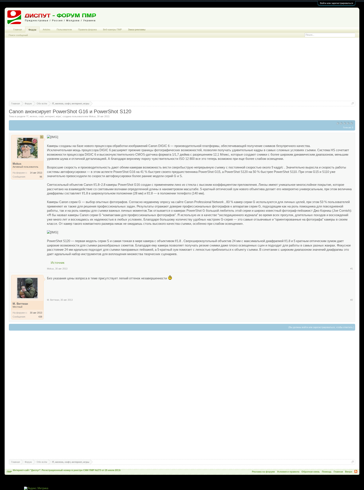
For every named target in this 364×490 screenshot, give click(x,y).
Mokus (92, 116)
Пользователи (64, 29)
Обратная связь (310, 471)
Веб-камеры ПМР (112, 29)
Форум (32, 29)
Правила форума (87, 29)
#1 (351, 268)
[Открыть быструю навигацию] (352, 103)
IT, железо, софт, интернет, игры (44, 116)
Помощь (327, 471)
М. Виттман (53, 300)
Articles (46, 29)
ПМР (9, 471)
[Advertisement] (182, 71)
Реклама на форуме (263, 471)
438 (40, 316)
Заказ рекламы (136, 29)
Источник (57, 262)
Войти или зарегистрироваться (336, 3)
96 (41, 176)
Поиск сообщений (18, 35)
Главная (17, 29)
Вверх (348, 471)
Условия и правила (288, 471)
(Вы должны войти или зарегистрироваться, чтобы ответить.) (321, 327)
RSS (355, 471)
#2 (351, 300)
